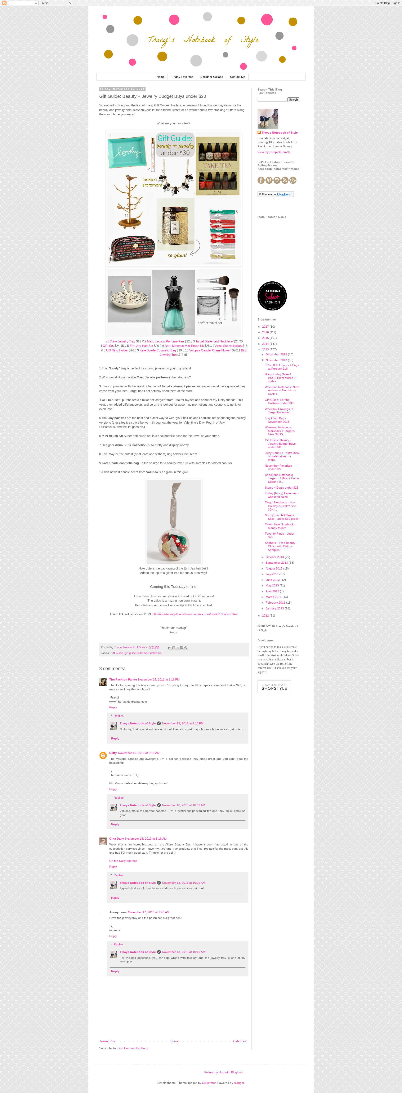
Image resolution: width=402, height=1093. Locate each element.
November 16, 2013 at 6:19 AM (139, 753)
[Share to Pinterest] (186, 648)
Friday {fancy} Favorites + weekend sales (282, 495)
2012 (266, 615)
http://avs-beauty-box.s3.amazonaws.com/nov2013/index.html (194, 614)
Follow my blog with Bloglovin (223, 1072)
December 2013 (277, 354)
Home (161, 76)
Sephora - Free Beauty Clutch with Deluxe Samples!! (280, 546)
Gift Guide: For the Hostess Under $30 (279, 401)
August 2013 (274, 568)
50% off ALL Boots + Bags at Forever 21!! (282, 366)
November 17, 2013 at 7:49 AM (148, 912)
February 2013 (276, 602)
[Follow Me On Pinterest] (269, 182)
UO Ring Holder (117, 350)
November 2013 (277, 360)
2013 (266, 349)
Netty (113, 753)
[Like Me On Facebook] (261, 182)
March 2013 (274, 597)
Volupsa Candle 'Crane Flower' (210, 350)
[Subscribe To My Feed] (285, 182)
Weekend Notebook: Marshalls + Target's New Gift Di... (280, 431)
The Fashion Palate (123, 679)
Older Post (240, 1041)
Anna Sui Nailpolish (228, 345)
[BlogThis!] (174, 648)
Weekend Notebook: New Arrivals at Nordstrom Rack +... (282, 390)
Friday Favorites (182, 76)
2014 (266, 343)
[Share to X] (178, 648)
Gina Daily (116, 838)
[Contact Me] (292, 182)
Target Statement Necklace (214, 341)
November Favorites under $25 (278, 467)
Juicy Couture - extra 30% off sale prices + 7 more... (282, 456)
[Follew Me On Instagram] (277, 182)
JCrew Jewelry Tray (121, 341)
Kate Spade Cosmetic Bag (158, 350)
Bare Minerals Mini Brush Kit (184, 345)
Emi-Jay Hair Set (141, 345)
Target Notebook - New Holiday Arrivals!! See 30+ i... (280, 506)
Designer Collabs (211, 76)
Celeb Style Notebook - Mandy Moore (280, 526)
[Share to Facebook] (182, 648)
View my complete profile (274, 152)
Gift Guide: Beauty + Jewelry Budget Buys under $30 (280, 443)
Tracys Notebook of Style (138, 723)
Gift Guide (117, 653)
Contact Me (237, 76)
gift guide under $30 (136, 653)
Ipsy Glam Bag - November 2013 (277, 419)
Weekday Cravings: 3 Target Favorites (279, 410)
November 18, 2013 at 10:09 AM (183, 805)
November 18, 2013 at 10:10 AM (183, 952)
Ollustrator (209, 1082)
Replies (119, 716)
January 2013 (275, 608)
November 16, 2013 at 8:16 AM (146, 838)
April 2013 (273, 591)
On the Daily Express (123, 860)
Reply (113, 707)
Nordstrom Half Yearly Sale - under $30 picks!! (282, 516)
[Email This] (170, 648)
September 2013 (277, 562)
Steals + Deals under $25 (281, 487)
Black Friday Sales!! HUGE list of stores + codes (280, 378)
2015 (266, 338)
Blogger (239, 1082)
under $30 (156, 653)
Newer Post (108, 1041)
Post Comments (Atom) (132, 1048)
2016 (266, 332)
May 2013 (273, 585)
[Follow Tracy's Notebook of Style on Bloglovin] (276, 196)
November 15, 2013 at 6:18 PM (159, 679)
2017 (266, 326)
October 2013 (275, 557)
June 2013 (273, 579)
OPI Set (108, 345)
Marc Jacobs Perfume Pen (165, 341)
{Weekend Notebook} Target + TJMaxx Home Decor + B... (282, 478)
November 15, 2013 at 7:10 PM (183, 723)
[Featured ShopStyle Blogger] (274, 692)
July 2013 (272, 574)
